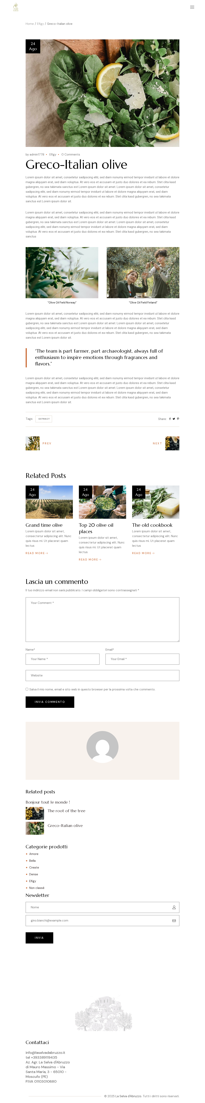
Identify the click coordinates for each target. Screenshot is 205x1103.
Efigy (40, 24)
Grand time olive (44, 525)
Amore (33, 854)
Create (34, 868)
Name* (30, 650)
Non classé (36, 888)
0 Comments (70, 155)
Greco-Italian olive (65, 825)
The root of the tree (66, 810)
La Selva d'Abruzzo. (129, 1096)
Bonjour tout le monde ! (48, 802)
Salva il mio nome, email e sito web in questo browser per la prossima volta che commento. (92, 689)
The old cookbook (152, 525)
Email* (110, 650)
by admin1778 (35, 155)
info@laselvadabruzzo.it (45, 1052)
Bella (32, 861)
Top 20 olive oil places (96, 528)
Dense (33, 874)
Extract (44, 419)
